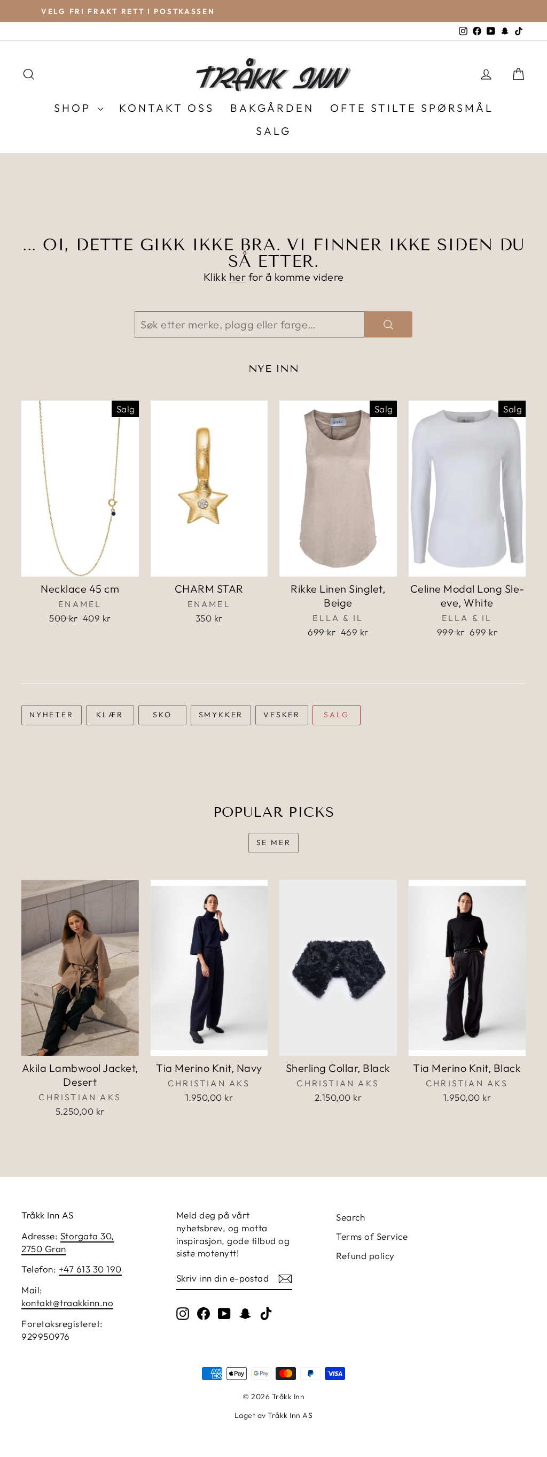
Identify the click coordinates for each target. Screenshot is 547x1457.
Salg (336, 714)
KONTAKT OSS (166, 107)
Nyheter (51, 714)
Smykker (221, 714)
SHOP (74, 107)
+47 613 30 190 (90, 1269)
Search (350, 1217)
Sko (162, 714)
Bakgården (272, 107)
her (237, 276)
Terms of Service (372, 1236)
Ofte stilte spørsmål (412, 107)
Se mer (273, 842)
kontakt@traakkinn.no (67, 1302)
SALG (273, 130)
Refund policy (365, 1255)
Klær (109, 714)
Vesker (281, 714)
